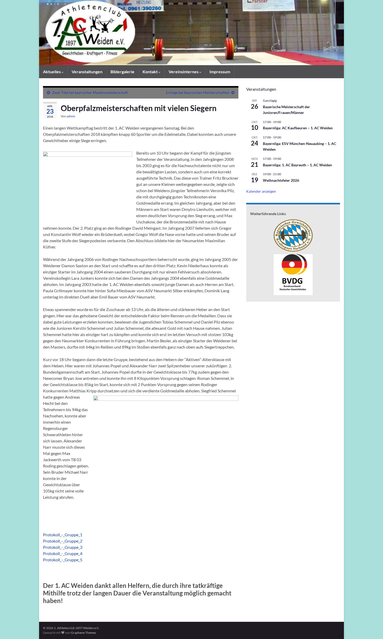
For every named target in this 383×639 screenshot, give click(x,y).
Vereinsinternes (184, 71)
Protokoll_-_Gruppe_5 (62, 559)
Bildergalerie (122, 71)
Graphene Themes (83, 633)
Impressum (219, 71)
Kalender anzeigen (261, 191)
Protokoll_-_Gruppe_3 (62, 547)
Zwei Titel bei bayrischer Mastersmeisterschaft (90, 92)
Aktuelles (52, 71)
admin (71, 116)
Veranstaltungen (87, 71)
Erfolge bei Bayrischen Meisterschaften (197, 92)
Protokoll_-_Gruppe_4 (62, 553)
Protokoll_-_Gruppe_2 (62, 540)
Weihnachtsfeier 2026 (281, 180)
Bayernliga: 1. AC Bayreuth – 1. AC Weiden (297, 165)
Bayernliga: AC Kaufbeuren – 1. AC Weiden (298, 128)
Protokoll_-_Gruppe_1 (62, 534)
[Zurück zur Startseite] (191, 32)
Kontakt (150, 71)
